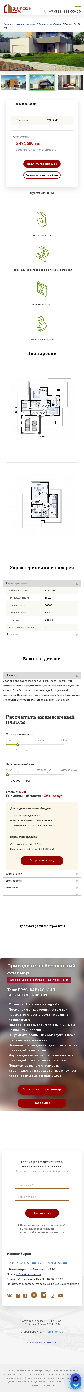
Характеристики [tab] (16, 583)
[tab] (42, 893)
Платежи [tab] (11, 675)
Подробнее (42, 1103)
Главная (8, 24)
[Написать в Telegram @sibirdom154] (75, 1378)
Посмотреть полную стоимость (35, 149)
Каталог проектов (25, 24)
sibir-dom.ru (55, 1331)
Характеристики (26, 103)
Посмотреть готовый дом (42, 175)
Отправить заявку (42, 860)
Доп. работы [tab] (14, 880)
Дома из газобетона (50, 24)
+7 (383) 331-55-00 (65, 11)
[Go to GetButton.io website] (74, 1388)
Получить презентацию (42, 163)
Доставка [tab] (12, 887)
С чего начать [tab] (14, 873)
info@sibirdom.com (28, 1274)
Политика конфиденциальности (42, 1342)
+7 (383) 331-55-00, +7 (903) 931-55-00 (37, 1263)
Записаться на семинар (42, 1089)
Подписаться (42, 1213)
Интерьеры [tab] (13, 634)
